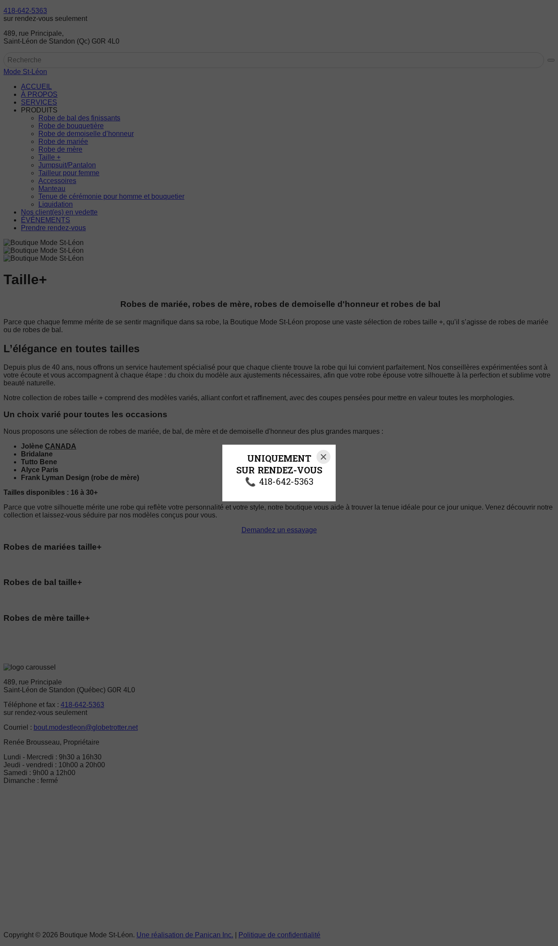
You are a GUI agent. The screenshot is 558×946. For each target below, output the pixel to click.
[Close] (323, 457)
